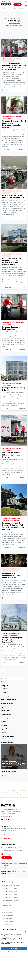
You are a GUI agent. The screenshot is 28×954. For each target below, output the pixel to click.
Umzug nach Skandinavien (8, 921)
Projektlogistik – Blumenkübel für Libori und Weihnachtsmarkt (13, 575)
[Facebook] (2, 1)
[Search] (25, 1)
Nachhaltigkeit (5, 710)
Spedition (3, 732)
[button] (26, 931)
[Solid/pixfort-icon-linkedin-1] (2, 819)
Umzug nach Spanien (7, 924)
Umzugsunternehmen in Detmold (10, 897)
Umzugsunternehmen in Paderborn (10, 885)
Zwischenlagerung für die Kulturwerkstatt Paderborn (13, 196)
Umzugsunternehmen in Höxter (9, 891)
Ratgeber (3, 721)
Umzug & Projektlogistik (7, 736)
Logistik (3, 707)
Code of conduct (22, 871)
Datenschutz (10, 871)
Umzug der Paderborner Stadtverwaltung (11, 328)
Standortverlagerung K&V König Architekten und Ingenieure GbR (12, 640)
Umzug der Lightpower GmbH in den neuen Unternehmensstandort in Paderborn (14, 124)
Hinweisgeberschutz (6, 873)
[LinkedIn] (7, 1)
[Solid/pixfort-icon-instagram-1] (4, 819)
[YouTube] (5, 1)
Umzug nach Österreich (7, 915)
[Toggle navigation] (25, 5)
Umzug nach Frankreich (7, 912)
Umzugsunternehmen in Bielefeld (10, 888)
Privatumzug (4, 718)
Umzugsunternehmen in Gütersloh (10, 900)
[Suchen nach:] (12, 678)
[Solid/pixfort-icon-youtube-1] (9, 819)
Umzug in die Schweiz (7, 918)
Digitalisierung (5, 696)
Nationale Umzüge (6, 714)
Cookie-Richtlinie (7, 951)
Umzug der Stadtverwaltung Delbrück (13, 389)
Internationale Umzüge (7, 703)
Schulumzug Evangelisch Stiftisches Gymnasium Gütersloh (11, 455)
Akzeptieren (14, 948)
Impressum (22, 951)
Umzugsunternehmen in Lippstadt (10, 894)
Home (10, 23)
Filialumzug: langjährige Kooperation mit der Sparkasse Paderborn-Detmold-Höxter (11, 261)
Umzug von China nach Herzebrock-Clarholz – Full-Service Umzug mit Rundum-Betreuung (13, 526)
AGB (16, 871)
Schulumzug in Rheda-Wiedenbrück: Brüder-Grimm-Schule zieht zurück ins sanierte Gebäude (14, 66)
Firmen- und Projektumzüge (14, 25)
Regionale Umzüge (6, 729)
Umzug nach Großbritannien (8, 909)
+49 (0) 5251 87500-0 (20, 9)
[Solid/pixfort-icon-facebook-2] (6, 819)
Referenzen (16, 23)
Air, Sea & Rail (4, 688)
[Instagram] (9, 1)
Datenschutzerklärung (15, 951)
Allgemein (3, 692)
